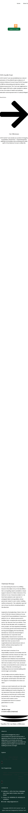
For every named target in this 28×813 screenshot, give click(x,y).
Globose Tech (22, 810)
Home (18, 3)
